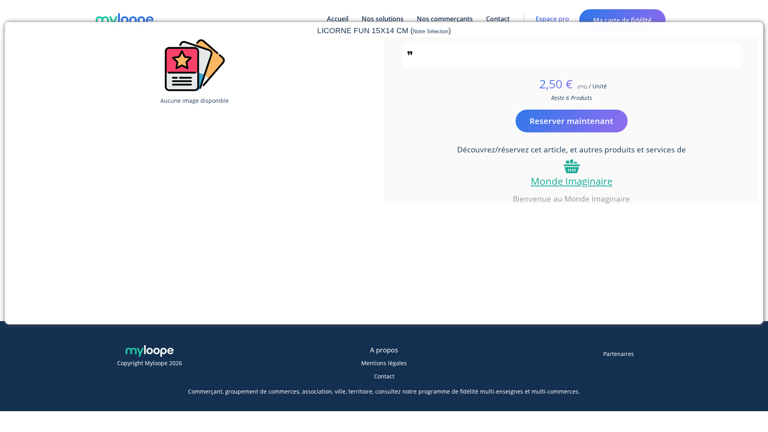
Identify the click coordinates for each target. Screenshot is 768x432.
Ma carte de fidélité (622, 20)
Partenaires (618, 354)
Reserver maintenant (571, 121)
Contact (384, 376)
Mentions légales (384, 363)
